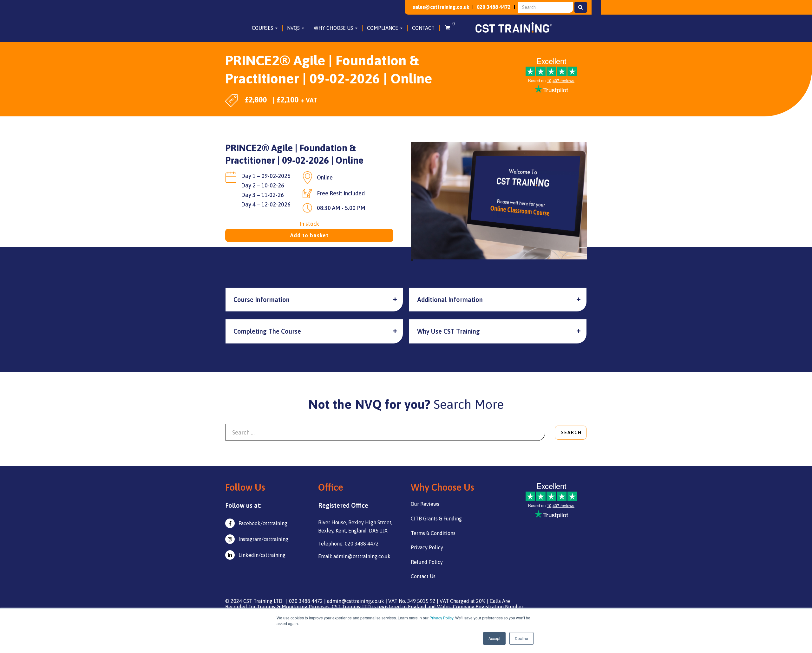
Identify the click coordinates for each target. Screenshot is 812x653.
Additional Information (450, 299)
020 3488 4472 (494, 7)
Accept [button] (494, 638)
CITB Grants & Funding (436, 518)
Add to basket (309, 235)
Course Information (261, 299)
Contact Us (423, 576)
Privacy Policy (441, 617)
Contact (423, 28)
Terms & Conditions (433, 533)
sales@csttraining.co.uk (441, 7)
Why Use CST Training (448, 331)
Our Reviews (425, 504)
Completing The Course (267, 331)
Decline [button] (521, 638)
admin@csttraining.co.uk (355, 601)
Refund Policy (427, 562)
